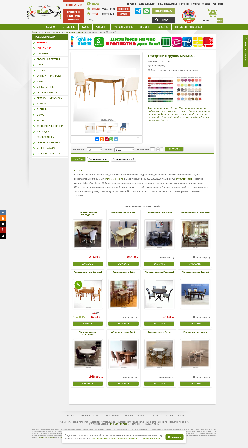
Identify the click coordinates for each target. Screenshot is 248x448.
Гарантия (184, 3)
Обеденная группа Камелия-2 (159, 272)
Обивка (108, 149)
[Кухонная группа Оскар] (159, 354)
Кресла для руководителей (46, 134)
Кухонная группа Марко (195, 332)
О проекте (131, 3)
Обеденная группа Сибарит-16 (195, 212)
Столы (40, 65)
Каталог (51, 26)
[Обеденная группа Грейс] (123, 354)
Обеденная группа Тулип (159, 212)
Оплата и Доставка (167, 3)
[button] (137, 57)
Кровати (41, 81)
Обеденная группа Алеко (123, 212)
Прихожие (162, 26)
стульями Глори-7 (185, 179)
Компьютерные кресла (50, 126)
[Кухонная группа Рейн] (123, 294)
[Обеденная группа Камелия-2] (159, 294)
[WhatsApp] (111, 139)
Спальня (101, 26)
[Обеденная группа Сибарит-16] (195, 234)
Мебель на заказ (46, 148)
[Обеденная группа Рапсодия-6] (88, 354)
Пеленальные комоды (49, 98)
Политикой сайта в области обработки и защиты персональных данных (127, 438)
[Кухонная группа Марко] (195, 354)
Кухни (85, 26)
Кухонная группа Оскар (159, 332)
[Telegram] (116, 139)
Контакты (218, 3)
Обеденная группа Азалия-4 (88, 272)
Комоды (41, 104)
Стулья (41, 70)
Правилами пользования (46, 437)
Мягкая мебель (123, 26)
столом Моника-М (114, 179)
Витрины (42, 109)
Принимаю (174, 437)
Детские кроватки (47, 92)
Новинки (42, 42)
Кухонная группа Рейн (124, 272)
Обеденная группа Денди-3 (195, 272)
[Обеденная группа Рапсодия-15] (88, 234)
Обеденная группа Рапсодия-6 (88, 333)
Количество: (143, 149)
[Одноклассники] (102, 139)
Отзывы (206, 3)
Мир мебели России (119, 424)
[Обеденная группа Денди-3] (195, 294)
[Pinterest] (107, 139)
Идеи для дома (147, 3)
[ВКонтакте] (97, 139)
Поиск (165, 19)
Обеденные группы (48, 59)
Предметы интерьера (188, 26)
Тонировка (78, 149)
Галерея (195, 3)
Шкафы (144, 26)
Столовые (69, 26)
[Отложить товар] (138, 138)
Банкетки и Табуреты (49, 76)
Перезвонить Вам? (163, 10)
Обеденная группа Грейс (123, 332)
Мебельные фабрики (48, 154)
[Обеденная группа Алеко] (123, 234)
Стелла (78, 170)
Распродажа (44, 48)
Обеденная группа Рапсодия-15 (88, 213)
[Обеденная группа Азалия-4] (88, 294)
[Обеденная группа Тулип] (159, 234)
